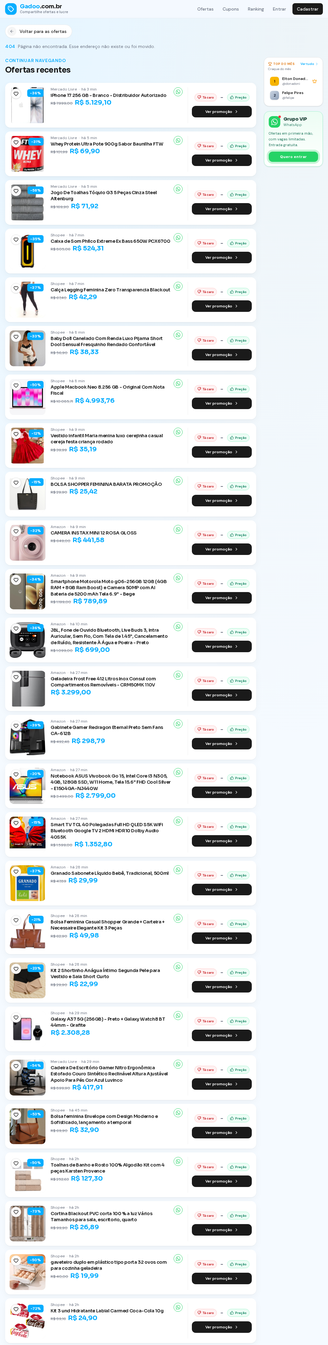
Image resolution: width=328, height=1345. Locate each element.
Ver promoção (218, 111)
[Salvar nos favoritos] (16, 94)
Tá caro (208, 97)
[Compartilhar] (178, 91)
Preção (241, 97)
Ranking (256, 9)
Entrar (279, 9)
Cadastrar (307, 9)
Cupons (231, 9)
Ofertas (205, 9)
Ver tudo (307, 64)
